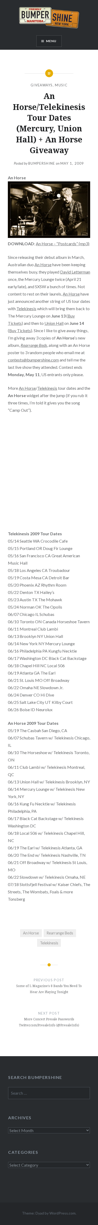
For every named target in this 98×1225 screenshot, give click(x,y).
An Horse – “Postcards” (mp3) (62, 243)
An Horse (42, 264)
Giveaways (42, 85)
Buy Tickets (20, 330)
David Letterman (75, 271)
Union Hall (54, 323)
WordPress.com (62, 1213)
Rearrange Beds (34, 345)
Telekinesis (26, 308)
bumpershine (41, 163)
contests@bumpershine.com (33, 359)
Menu (51, 41)
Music (61, 85)
